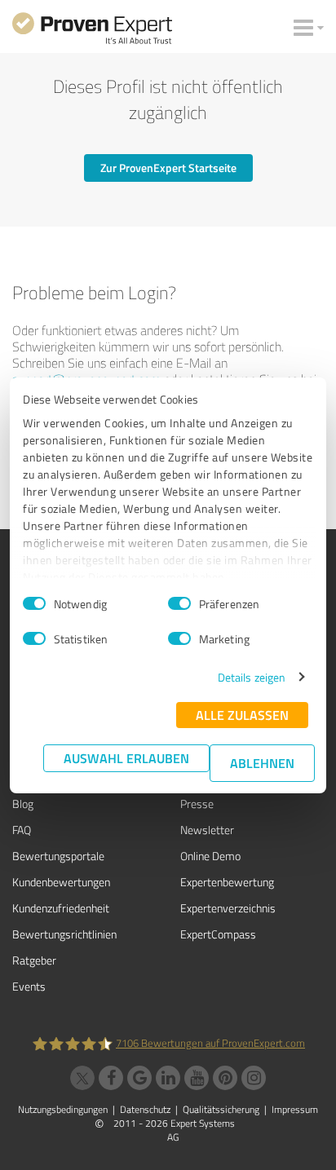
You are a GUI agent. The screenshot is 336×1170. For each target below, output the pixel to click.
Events (29, 986)
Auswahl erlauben (126, 757)
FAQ (21, 829)
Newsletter (207, 829)
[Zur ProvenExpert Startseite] (92, 31)
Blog (22, 803)
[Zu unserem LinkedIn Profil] (168, 1078)
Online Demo (210, 855)
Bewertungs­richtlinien (64, 934)
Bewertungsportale (58, 855)
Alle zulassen (242, 714)
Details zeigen (251, 677)
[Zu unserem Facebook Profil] (111, 1078)
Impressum (295, 1109)
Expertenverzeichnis (228, 908)
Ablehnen (262, 762)
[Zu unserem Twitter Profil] (82, 1078)
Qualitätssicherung (221, 1109)
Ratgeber (34, 960)
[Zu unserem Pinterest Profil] (225, 1078)
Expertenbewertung (227, 882)
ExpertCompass (218, 934)
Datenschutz (145, 1109)
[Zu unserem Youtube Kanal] (196, 1078)
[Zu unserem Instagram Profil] (253, 1078)
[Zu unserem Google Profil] (139, 1078)
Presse (197, 803)
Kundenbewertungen (61, 882)
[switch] (179, 603)
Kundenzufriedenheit (60, 908)
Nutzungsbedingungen (63, 1109)
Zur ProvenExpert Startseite (168, 167)
